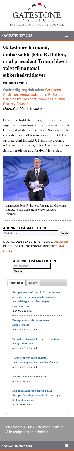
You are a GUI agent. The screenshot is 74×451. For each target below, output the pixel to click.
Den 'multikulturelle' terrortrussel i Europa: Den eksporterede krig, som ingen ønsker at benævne (36, 394)
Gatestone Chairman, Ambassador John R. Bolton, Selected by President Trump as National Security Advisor (34, 96)
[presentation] (16, 283)
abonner (61, 241)
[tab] (17, 283)
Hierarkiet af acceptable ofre (29, 376)
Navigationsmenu (16, 35)
